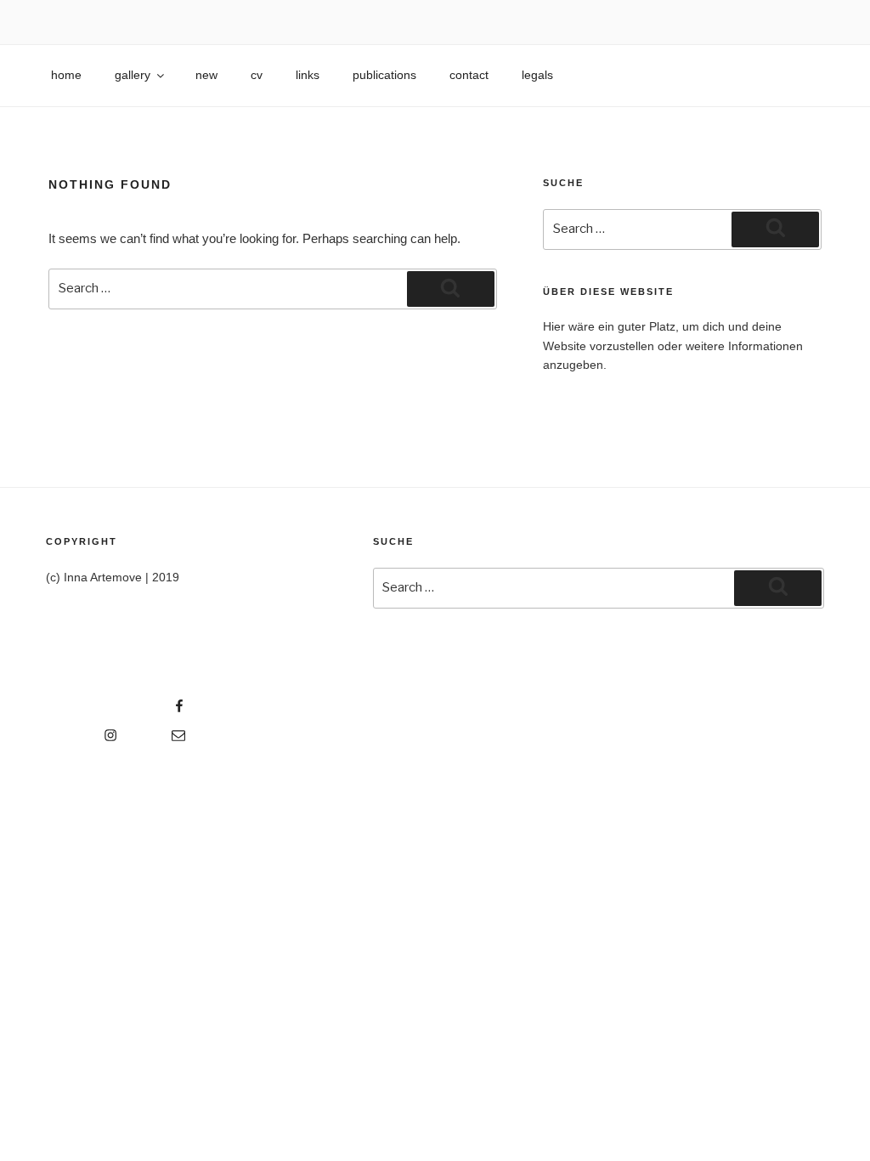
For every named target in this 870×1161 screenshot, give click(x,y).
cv (257, 75)
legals (537, 75)
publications (384, 75)
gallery (132, 75)
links (307, 75)
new (206, 75)
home (66, 75)
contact (469, 75)
